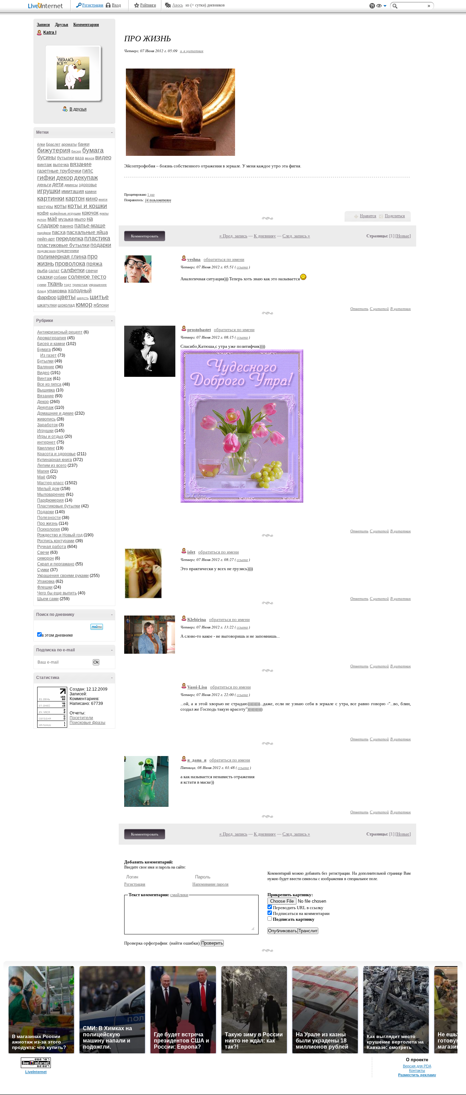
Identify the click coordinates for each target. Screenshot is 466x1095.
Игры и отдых (50, 436)
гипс (87, 171)
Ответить (359, 308)
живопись (46, 419)
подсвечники (68, 251)
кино (92, 198)
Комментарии (86, 24)
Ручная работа (51, 546)
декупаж (86, 177)
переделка (69, 238)
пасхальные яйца (87, 232)
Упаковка (46, 581)
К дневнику (265, 235)
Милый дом (48, 488)
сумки (41, 284)
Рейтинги (148, 5)
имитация (72, 191)
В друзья (78, 109)
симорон (45, 558)
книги (103, 199)
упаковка (57, 290)
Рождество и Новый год (60, 535)
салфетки (73, 270)
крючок (90, 213)
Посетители (81, 717)
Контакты (417, 1070)
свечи (92, 270)
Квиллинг (46, 448)
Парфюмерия (50, 500)
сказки (45, 277)
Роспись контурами (55, 540)
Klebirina (196, 619)
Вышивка (46, 390)
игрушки (48, 191)
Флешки (45, 587)
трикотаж (80, 284)
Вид (381, 7)
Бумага (44, 349)
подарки (100, 245)
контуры (45, 206)
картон (75, 198)
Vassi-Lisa (197, 687)
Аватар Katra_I (73, 73)
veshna (194, 259)
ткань (55, 283)
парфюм (44, 233)
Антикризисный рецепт (60, 332)
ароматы (69, 144)
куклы (104, 213)
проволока (70, 263)
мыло (80, 219)
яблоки (101, 305)
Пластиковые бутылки (58, 506)
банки (83, 144)
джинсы (71, 185)
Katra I (39, 32)
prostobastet (199, 329)
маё (52, 219)
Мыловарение (51, 494)
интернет (46, 442)
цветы (66, 296)
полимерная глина (61, 256)
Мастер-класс (50, 482)
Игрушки (45, 430)
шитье (99, 296)
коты (60, 206)
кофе (43, 213)
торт (67, 284)
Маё (41, 477)
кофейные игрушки (65, 213)
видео (103, 157)
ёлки (41, 144)
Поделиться (395, 215)
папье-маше (89, 225)
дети (57, 184)
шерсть (83, 298)
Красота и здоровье (56, 454)
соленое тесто (87, 276)
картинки (50, 198)
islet (191, 551)
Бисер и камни (51, 343)
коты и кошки (87, 205)
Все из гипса (49, 384)
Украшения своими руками (63, 575)
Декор (43, 401)
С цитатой (379, 308)
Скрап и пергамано (55, 564)
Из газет (48, 355)
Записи (43, 24)
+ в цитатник (191, 50)
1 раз (151, 194)
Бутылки (45, 361)
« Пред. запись (233, 235)
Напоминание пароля (210, 884)
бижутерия (53, 150)
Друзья (61, 24)
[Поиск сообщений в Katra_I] (96, 627)
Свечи (43, 552)
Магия (43, 471)
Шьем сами (48, 598)
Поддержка (372, 6)
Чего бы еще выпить (57, 593)
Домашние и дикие (55, 413)
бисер (76, 151)
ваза (79, 158)
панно (66, 225)
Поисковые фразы (87, 722)
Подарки (45, 511)
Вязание (45, 396)
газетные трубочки (59, 171)
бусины (46, 157)
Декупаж (45, 407)
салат (54, 270)
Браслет (53, 144)
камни (91, 191)
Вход (116, 5)
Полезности (49, 517)
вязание (80, 164)
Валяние (45, 367)
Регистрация (92, 5)
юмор (84, 304)
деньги (44, 184)
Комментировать (144, 236)
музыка (65, 219)
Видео (43, 372)
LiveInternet (46, 6)
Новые (403, 235)
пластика (97, 238)
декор (64, 177)
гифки (46, 177)
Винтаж (44, 378)
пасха (58, 232)
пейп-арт (46, 238)
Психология (48, 529)
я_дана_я (196, 760)
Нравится (368, 215)
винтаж (44, 164)
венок (89, 158)
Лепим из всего (52, 465)
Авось (177, 5)
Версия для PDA (417, 1066)
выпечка (61, 164)
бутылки (65, 157)
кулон (41, 219)
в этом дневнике (57, 635)
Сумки (43, 569)
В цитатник (400, 308)
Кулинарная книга (54, 459)
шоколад (66, 305)
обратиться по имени (224, 259)
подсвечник (46, 251)
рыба (42, 270)
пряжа (94, 264)
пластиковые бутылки (63, 245)
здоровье (88, 184)
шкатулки (47, 305)
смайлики (179, 894)
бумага (93, 150)
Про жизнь (47, 523)
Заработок (47, 425)
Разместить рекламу (417, 1075)
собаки (60, 277)
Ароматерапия (51, 338)
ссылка (242, 266)
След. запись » (296, 235)
